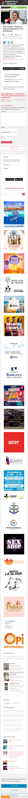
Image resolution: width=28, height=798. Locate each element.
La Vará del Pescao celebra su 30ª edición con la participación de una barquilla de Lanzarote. (13, 725)
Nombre (3, 127)
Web (2, 137)
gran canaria (10, 87)
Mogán (17, 36)
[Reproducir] (4, 68)
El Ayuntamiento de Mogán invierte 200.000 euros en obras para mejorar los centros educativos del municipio (12, 721)
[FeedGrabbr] (14, 693)
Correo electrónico (5, 132)
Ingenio (13, 36)
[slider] (23, 68)
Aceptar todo (14, 785)
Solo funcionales (14, 790)
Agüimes (4, 36)
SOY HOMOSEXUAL (13, 761)
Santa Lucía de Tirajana (17, 38)
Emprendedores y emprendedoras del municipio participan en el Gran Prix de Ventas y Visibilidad (13, 711)
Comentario (3, 111)
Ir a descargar (6, 70)
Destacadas (9, 36)
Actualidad (19, 34)
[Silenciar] (19, 68)
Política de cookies (15, 781)
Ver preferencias (14, 794)
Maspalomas (16, 87)
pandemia (22, 87)
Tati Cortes (13, 89)
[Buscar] (23, 194)
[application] (14, 68)
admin (13, 34)
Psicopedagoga (6, 89)
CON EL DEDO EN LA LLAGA (14, 188)
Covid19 (4, 87)
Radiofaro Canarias (15, 79)
